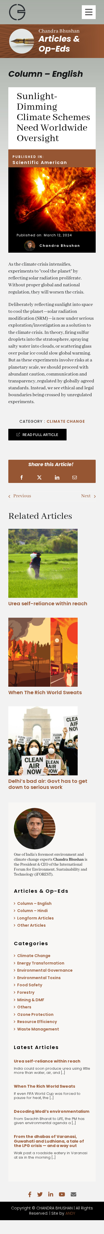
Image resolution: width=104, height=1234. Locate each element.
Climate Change (66, 421)
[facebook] (30, 1194)
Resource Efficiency (37, 1021)
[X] (39, 477)
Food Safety (29, 985)
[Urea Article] (43, 531)
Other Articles (31, 925)
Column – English (34, 903)
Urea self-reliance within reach (47, 603)
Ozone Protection (35, 1014)
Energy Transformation (40, 963)
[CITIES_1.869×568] (43, 709)
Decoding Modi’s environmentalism (51, 1111)
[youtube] (62, 1194)
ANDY (70, 1213)
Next (86, 496)
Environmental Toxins (39, 978)
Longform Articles (35, 918)
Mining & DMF (30, 1000)
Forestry (25, 992)
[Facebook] (22, 477)
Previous (22, 496)
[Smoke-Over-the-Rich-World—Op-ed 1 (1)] (43, 620)
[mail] (73, 1194)
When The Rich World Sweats (45, 692)
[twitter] (40, 1194)
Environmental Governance (45, 970)
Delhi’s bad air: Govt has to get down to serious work (47, 784)
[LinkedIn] (57, 477)
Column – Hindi (32, 910)
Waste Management (38, 1029)
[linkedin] (50, 1194)
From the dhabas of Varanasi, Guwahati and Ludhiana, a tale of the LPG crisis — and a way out (49, 1141)
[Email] (75, 477)
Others (24, 1007)
